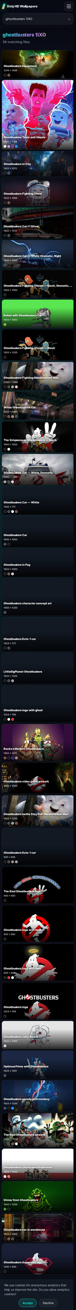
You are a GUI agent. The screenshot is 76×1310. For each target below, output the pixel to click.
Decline (48, 1303)
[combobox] (35, 18)
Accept (28, 1303)
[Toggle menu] (68, 6)
